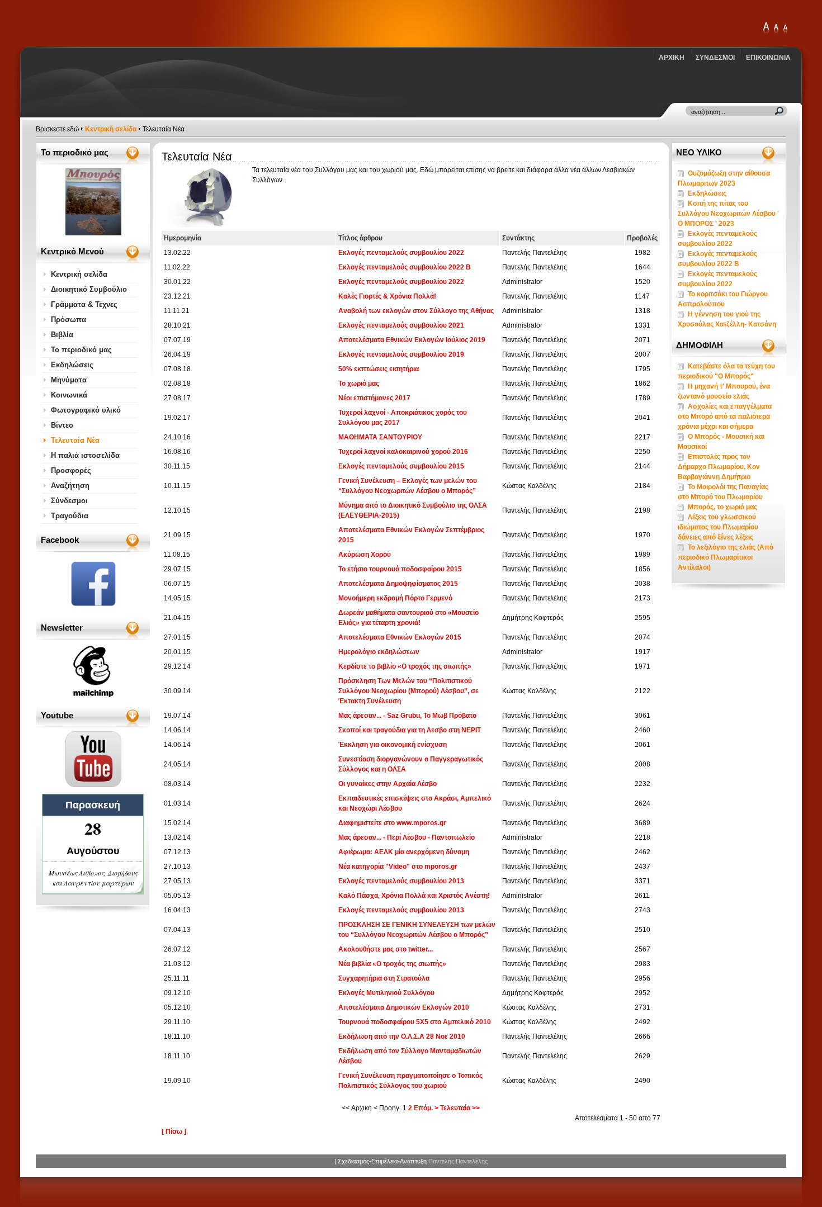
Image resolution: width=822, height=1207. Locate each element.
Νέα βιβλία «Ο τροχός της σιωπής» (392, 964)
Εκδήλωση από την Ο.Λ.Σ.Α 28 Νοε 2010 (401, 1036)
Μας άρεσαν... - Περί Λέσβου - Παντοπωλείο (406, 837)
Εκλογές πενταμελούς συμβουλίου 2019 (401, 354)
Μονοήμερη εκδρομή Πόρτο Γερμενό (395, 598)
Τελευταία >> (460, 1108)
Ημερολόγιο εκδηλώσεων (378, 652)
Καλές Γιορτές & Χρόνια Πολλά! (387, 296)
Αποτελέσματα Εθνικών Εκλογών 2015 (399, 637)
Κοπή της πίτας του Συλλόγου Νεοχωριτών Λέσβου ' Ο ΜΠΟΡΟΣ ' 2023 (728, 214)
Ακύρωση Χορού (364, 554)
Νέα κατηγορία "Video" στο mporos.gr (397, 866)
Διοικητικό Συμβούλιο (89, 289)
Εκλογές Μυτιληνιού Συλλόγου (386, 993)
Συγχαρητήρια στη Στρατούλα (383, 978)
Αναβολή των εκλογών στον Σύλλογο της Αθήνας (416, 311)
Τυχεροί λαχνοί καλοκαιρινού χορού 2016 (403, 452)
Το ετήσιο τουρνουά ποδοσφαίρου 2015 (400, 569)
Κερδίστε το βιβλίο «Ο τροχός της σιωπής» (404, 666)
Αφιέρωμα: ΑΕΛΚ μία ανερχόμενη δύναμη (403, 852)
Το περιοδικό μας (81, 349)
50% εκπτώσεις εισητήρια (378, 369)
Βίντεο (62, 425)
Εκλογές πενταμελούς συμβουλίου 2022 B (404, 267)
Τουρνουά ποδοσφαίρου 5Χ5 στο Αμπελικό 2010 (414, 1022)
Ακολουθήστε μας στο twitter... (385, 949)
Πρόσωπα (68, 319)
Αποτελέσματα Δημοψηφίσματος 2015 (398, 584)
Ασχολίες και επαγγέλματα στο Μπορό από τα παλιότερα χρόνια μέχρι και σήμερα (725, 416)
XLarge (766, 28)
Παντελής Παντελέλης (458, 1161)
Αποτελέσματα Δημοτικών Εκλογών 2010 (403, 1007)
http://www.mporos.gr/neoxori (99, 23)
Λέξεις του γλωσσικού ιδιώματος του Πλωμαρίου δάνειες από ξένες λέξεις (718, 527)
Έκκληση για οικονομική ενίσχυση (392, 745)
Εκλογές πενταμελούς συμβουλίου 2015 (401, 466)
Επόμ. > (426, 1108)
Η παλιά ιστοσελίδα (85, 455)
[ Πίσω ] (174, 1131)
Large (776, 28)
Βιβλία (62, 334)
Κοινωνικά (69, 395)
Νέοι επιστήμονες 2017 (374, 398)
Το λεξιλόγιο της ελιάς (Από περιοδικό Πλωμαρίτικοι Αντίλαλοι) (725, 557)
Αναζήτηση (70, 485)
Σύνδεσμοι (69, 500)
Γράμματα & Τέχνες (84, 304)
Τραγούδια (69, 516)
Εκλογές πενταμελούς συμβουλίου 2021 (401, 325)
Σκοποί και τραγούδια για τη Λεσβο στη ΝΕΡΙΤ (409, 730)
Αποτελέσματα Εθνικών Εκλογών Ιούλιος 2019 (411, 340)
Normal (785, 28)
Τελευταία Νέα (75, 440)
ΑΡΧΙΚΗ (671, 57)
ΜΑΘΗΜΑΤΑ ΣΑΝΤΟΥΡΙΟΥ (380, 437)
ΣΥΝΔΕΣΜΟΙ (715, 57)
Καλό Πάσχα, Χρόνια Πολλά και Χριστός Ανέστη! (414, 896)
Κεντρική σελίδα (110, 129)
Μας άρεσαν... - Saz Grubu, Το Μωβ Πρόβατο (407, 716)
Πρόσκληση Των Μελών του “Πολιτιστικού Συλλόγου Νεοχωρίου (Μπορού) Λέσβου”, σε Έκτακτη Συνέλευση (408, 691)
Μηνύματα (69, 380)
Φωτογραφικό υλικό (86, 410)
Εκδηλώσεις (72, 365)
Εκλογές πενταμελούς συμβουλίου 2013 (401, 881)
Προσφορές (71, 470)
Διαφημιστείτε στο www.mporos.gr (392, 823)
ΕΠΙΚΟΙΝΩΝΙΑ (768, 57)
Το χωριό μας (358, 383)
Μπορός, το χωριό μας (722, 507)
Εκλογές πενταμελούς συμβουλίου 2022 (401, 253)
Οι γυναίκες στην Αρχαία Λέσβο (387, 784)
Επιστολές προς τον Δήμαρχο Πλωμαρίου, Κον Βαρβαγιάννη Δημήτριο (719, 467)
